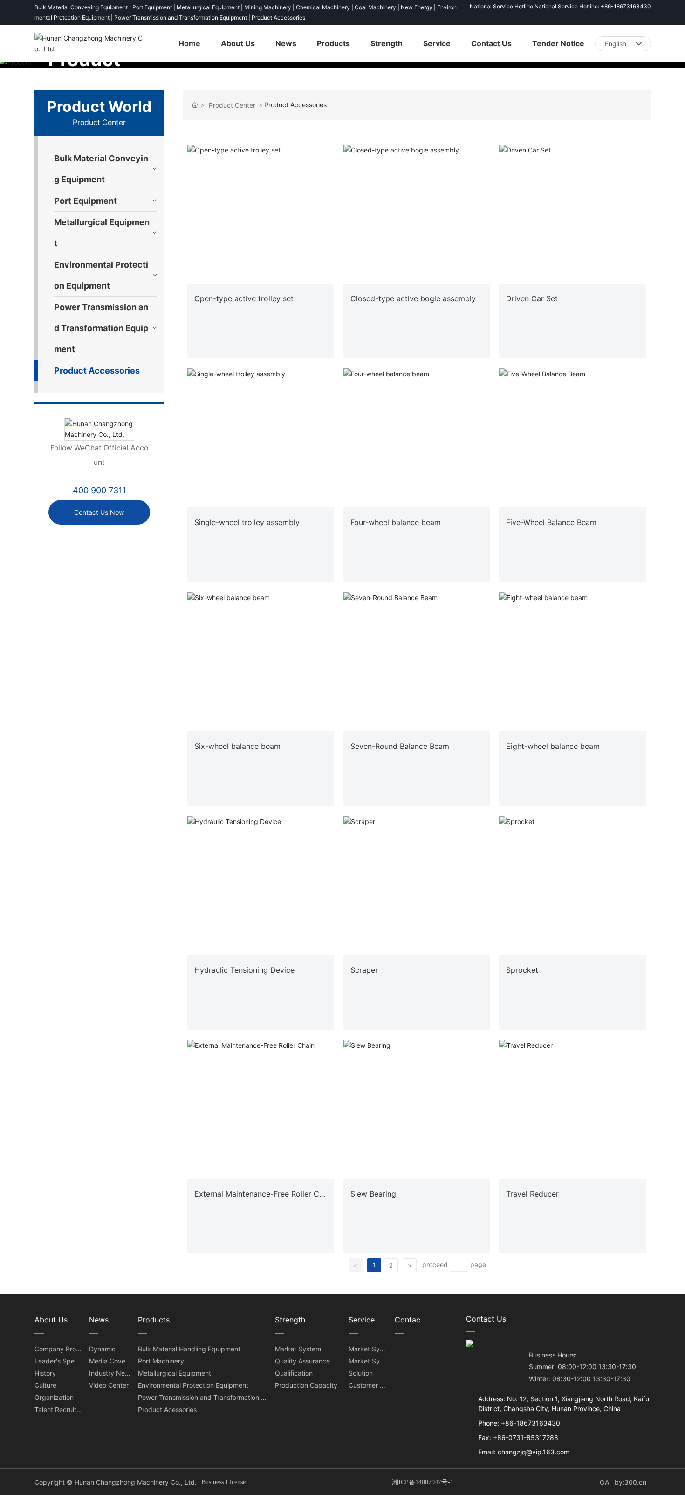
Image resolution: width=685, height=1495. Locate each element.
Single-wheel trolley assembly (247, 522)
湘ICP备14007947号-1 (422, 1482)
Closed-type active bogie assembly (413, 298)
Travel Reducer (532, 1193)
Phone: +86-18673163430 (519, 1423)
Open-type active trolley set (244, 298)
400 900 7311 (99, 490)
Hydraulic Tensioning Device (244, 970)
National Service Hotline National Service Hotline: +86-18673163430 (560, 6)
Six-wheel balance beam (237, 746)
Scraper (364, 970)
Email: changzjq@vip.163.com (523, 1452)
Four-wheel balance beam (395, 522)
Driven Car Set (532, 298)
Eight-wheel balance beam (553, 746)
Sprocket (522, 970)
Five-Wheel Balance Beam (551, 522)
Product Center (232, 105)
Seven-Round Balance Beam (399, 746)
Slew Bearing (373, 1193)
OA (603, 1482)
